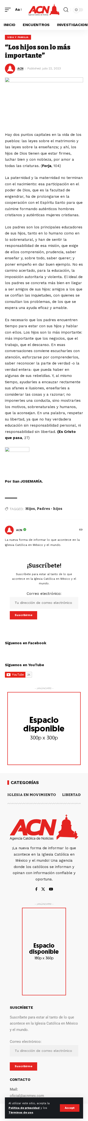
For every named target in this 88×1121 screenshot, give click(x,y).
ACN (20, 68)
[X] (43, 889)
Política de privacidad (24, 1108)
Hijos (30, 509)
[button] (69, 1108)
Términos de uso (21, 1112)
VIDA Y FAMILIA (18, 37)
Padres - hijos (49, 509)
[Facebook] (36, 889)
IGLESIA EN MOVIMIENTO (31, 795)
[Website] (81, 530)
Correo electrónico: (44, 593)
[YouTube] (51, 889)
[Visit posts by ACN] (9, 530)
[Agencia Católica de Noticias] (44, 10)
